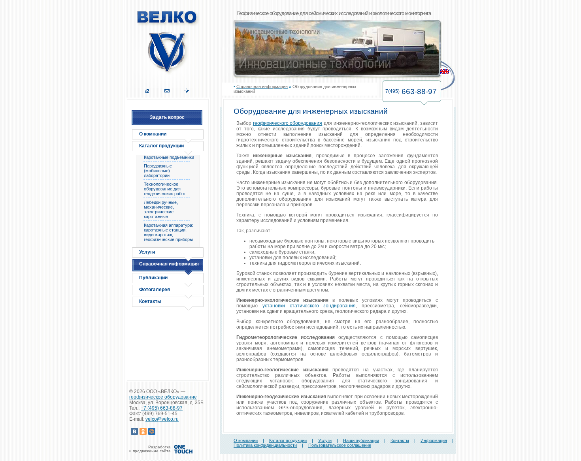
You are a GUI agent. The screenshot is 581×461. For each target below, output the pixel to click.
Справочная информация (169, 264)
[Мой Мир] (151, 431)
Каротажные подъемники (169, 157)
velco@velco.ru (162, 419)
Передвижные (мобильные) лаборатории (158, 171)
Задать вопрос (167, 117)
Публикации (153, 277)
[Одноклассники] (143, 431)
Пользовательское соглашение (339, 445)
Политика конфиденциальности (265, 445)
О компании (152, 134)
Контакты (150, 301)
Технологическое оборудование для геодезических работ (165, 189)
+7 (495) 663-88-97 (162, 408)
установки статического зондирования (309, 306)
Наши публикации (361, 440)
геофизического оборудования (288, 123)
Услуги (147, 252)
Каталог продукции (161, 146)
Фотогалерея (154, 289)
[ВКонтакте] (134, 431)
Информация (434, 440)
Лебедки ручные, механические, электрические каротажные (161, 209)
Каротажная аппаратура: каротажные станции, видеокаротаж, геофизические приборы (168, 232)
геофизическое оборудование (163, 397)
